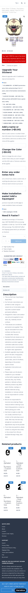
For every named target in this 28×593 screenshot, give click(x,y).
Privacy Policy (5, 545)
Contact (4, 531)
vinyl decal (21, 279)
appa (6, 276)
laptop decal (5, 279)
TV (17, 279)
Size (3, 65)
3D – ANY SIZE (9, 104)
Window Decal (10, 281)
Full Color (9, 272)
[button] (24, 16)
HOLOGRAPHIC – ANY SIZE (12, 107)
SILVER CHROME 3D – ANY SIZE (13, 115)
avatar (8, 276)
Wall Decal (4, 281)
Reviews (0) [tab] (6, 290)
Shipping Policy (6, 550)
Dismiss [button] (14, 590)
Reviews (4, 536)
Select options (7, 480)
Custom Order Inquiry (8, 533)
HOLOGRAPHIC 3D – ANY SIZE (13, 109)
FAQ (3, 555)
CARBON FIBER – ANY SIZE (12, 123)
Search (3, 543)
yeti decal (16, 281)
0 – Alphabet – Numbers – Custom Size (7, 466)
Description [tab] (6, 286)
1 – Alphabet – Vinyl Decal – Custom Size (19, 466)
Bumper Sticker (14, 276)
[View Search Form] (21, 3)
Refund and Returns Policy (9, 547)
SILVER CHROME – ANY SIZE (13, 112)
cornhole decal (11, 278)
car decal (21, 276)
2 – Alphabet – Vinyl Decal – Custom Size (19, 500)
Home (3, 526)
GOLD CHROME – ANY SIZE (12, 118)
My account (5, 557)
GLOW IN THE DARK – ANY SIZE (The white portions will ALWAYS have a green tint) (13, 98)
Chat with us (20, 590)
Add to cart (18, 241)
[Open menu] (24, 3)
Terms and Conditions (8, 552)
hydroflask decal (19, 278)
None (4, 82)
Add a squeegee (10, 212)
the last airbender (12, 279)
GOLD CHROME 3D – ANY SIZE (13, 120)
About (3, 529)
